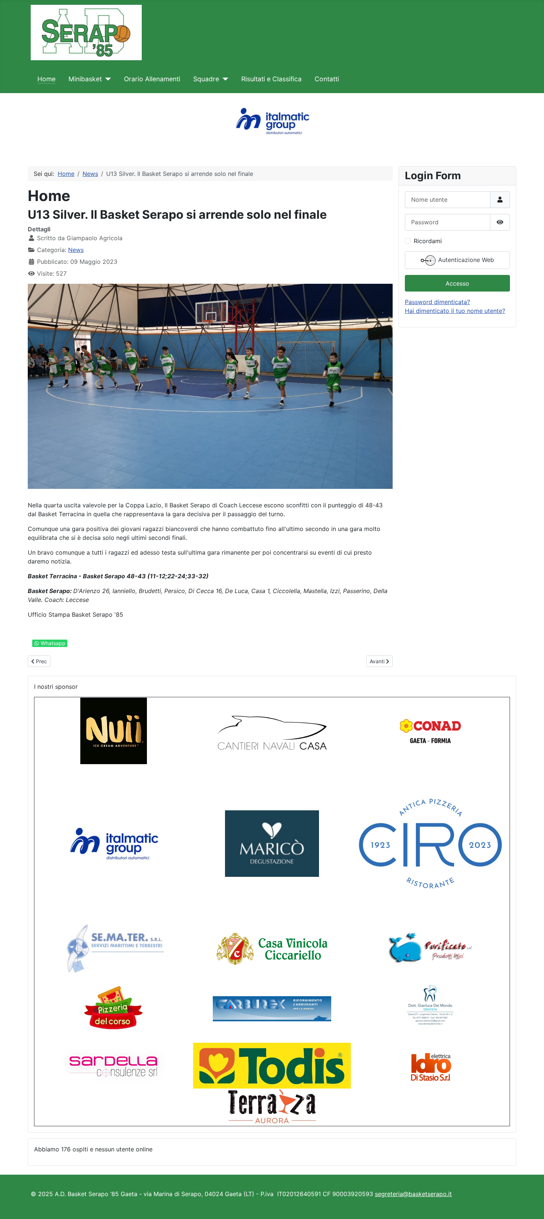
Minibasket (85, 79)
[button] (11, 121)
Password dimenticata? (437, 302)
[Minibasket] (106, 79)
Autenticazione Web (465, 259)
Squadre (206, 79)
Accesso (457, 283)
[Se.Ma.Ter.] (113, 948)
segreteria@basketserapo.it (413, 1194)
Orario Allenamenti (152, 79)
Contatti (327, 79)
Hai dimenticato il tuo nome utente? (455, 310)
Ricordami (428, 241)
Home (46, 79)
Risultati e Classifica (271, 79)
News (76, 249)
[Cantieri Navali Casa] (272, 730)
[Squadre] (223, 79)
